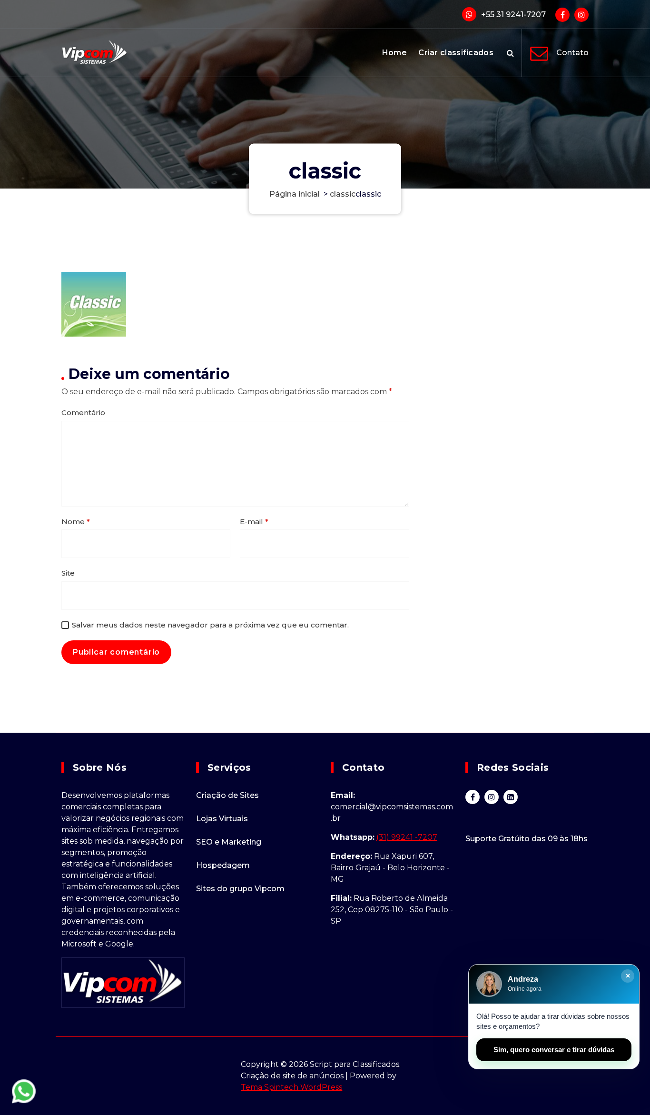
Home (394, 52)
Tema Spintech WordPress (291, 1087)
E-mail (254, 521)
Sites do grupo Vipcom (240, 888)
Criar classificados (455, 52)
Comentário (83, 412)
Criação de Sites (227, 795)
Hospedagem (223, 865)
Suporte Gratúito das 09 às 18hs (526, 838)
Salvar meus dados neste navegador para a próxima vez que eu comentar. (210, 624)
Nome (75, 521)
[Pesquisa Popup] (510, 52)
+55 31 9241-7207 (513, 14)
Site (68, 572)
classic (342, 194)
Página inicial (294, 194)
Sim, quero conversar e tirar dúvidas (553, 1049)
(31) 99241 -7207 (406, 837)
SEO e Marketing (228, 841)
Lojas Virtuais (222, 818)
